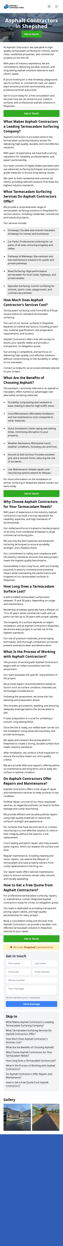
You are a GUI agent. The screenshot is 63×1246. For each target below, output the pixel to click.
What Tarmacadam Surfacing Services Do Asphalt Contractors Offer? (29, 1032)
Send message (31, 1004)
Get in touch (31, 34)
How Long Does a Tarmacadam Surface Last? (31, 1060)
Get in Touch (31, 113)
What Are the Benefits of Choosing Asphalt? (30, 1047)
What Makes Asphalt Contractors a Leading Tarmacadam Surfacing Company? (30, 1023)
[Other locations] (49, 6)
